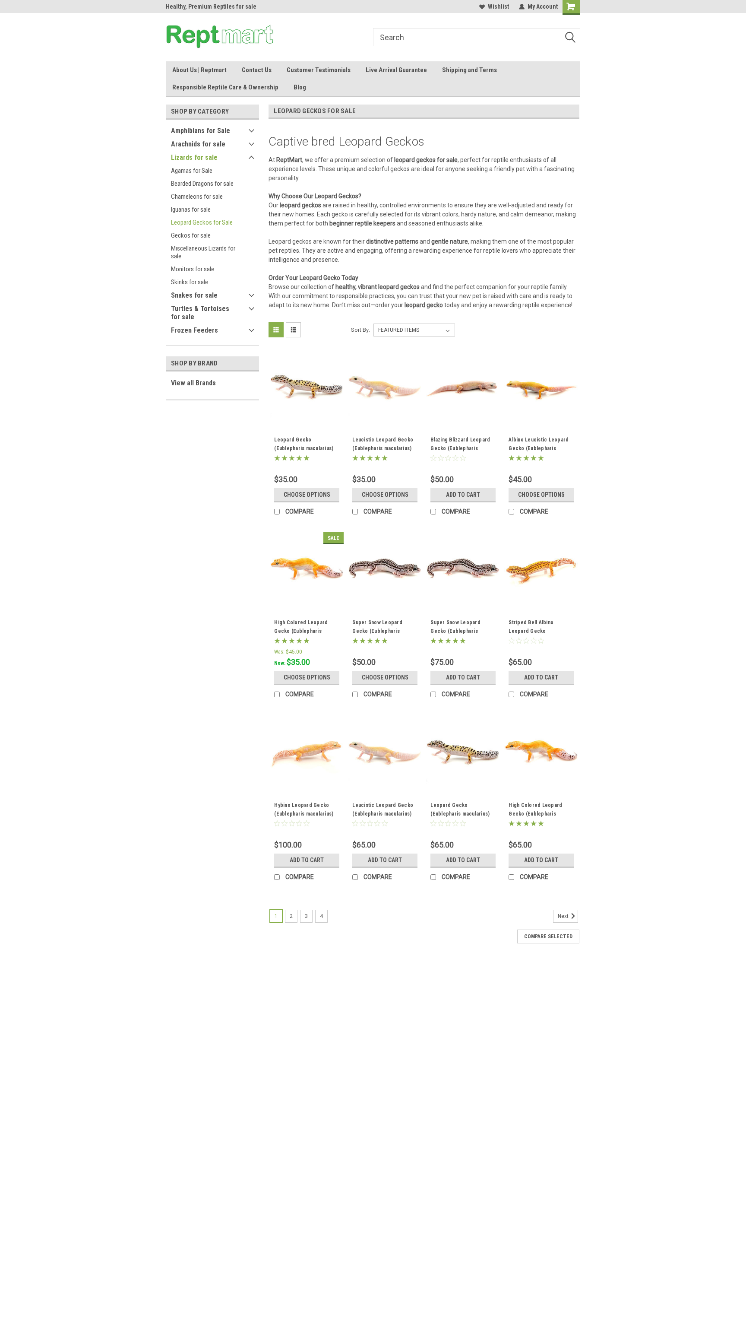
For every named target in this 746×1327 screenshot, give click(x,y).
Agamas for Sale (191, 171)
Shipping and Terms (469, 70)
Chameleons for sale (197, 196)
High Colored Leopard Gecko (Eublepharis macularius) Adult (535, 813)
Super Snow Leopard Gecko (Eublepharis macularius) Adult (455, 631)
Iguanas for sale (191, 209)
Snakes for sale (194, 295)
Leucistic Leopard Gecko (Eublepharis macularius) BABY (382, 448)
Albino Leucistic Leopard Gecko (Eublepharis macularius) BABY (539, 448)
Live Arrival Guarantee (396, 70)
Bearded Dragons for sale (202, 183)
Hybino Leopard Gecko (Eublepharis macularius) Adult (303, 813)
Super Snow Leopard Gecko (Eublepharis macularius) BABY (377, 631)
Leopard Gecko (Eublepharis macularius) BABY (303, 448)
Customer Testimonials (319, 70)
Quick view (307, 416)
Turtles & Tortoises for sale (200, 313)
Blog (300, 87)
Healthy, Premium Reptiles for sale (211, 6)
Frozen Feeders (194, 330)
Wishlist (498, 6)
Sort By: (360, 330)
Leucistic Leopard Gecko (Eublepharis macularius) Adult (382, 813)
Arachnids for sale (198, 144)
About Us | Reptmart (199, 70)
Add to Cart (463, 494)
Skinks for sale (189, 282)
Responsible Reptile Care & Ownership (225, 87)
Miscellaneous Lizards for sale (203, 252)
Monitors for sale (192, 269)
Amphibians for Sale (200, 131)
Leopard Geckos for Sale (202, 222)
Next (564, 916)
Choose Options (307, 494)
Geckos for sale (191, 235)
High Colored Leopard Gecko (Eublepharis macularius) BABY (301, 631)
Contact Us (257, 70)
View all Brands (193, 383)
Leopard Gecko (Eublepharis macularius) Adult (460, 813)
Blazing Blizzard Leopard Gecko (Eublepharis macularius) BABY (460, 448)
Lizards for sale (194, 157)
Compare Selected (548, 936)
